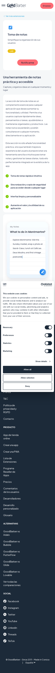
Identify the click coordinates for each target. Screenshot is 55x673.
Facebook (13, 601)
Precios (7, 481)
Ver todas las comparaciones (11, 583)
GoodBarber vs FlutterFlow (11, 553)
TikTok (11, 641)
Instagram (13, 607)
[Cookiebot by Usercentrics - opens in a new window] (41, 284)
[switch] (48, 335)
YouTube (12, 621)
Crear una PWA (11, 451)
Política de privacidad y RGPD (9, 409)
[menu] (3, 5)
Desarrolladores (12, 498)
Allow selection (27, 378)
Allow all (27, 369)
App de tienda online (11, 436)
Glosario (8, 515)
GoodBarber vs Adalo (11, 533)
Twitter (11, 614)
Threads (12, 634)
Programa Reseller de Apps (9, 472)
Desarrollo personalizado (11, 507)
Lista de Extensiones (9, 460)
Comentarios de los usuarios (11, 490)
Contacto (8, 418)
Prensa (7, 392)
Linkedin (12, 627)
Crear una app (10, 445)
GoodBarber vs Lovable (11, 573)
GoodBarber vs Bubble (11, 543)
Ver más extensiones (15, 16)
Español (29, 662)
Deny (27, 386)
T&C (5, 398)
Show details (41, 361)
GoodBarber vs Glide (11, 563)
